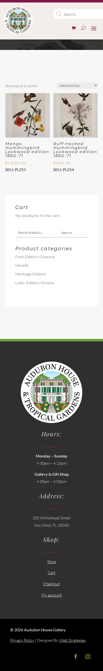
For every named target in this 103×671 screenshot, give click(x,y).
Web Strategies (72, 640)
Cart (52, 572)
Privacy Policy (22, 640)
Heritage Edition (30, 274)
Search (66, 232)
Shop (51, 561)
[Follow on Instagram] (88, 657)
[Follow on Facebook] (76, 657)
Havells (22, 265)
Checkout (51, 583)
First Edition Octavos (35, 256)
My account (52, 595)
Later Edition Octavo (34, 282)
